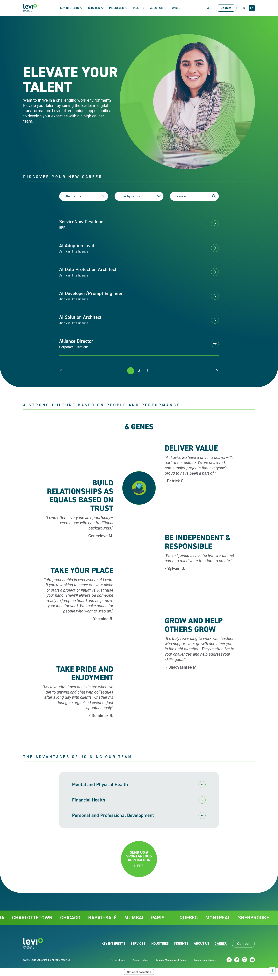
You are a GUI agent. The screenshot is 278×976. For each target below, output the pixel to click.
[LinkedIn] (229, 959)
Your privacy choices (205, 960)
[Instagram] (244, 959)
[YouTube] (252, 959)
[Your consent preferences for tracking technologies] (272, 970)
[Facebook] (236, 959)
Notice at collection (139, 972)
